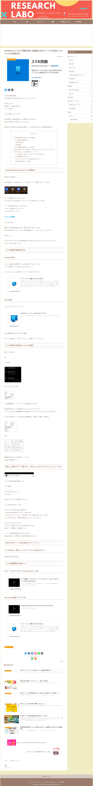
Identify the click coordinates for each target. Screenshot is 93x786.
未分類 (80, 97)
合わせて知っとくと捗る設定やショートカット (26, 151)
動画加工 (81, 78)
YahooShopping (81, 90)
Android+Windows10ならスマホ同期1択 (24, 137)
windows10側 (19, 142)
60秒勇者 (82, 119)
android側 (18, 144)
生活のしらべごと (9, 647)
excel (81, 60)
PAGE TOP (47, 776)
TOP (30, 782)
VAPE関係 (62, 782)
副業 (80, 86)
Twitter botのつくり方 (82, 75)
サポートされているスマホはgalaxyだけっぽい (28, 159)
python (81, 71)
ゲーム (81, 116)
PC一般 (81, 67)
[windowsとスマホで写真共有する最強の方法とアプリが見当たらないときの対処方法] (32, 653)
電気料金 (81, 108)
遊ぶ (80, 112)
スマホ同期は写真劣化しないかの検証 (24, 147)
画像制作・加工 (81, 82)
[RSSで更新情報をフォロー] (35, 658)
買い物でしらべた (81, 104)
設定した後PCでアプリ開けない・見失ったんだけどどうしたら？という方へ (34, 149)
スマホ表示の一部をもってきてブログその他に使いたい (30, 154)
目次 (31, 133)
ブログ (81, 93)
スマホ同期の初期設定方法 (21, 140)
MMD (81, 64)
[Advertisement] (46, 36)
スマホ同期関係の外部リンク (22, 156)
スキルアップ (80, 56)
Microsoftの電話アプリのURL (23, 161)
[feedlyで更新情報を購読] (32, 658)
